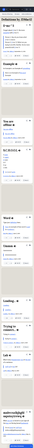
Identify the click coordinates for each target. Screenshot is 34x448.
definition (13, 222)
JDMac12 (11, 51)
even (6, 155)
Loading (6, 305)
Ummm (5, 259)
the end (27, 360)
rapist (7, 157)
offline (11, 129)
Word (4, 233)
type (20, 428)
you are (9, 421)
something (26, 68)
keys (7, 423)
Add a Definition (26, 14)
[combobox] (16, 9)
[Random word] (22, 9)
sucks (13, 172)
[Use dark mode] (30, 9)
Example (5, 79)
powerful (6, 33)
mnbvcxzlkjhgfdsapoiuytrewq (11, 434)
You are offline (7, 138)
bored (11, 428)
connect (12, 334)
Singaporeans (15, 360)
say (22, 360)
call (9, 367)
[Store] (26, 9)
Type (6, 227)
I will (6, 367)
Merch (26, 56)
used (28, 227)
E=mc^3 (5, 51)
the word (23, 73)
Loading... (5, 314)
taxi (13, 367)
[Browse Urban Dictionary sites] (5, 9)
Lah (4, 371)
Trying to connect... (8, 343)
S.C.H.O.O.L (6, 176)
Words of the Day (7, 14)
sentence (11, 229)
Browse (17, 14)
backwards (24, 423)
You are (5, 129)
